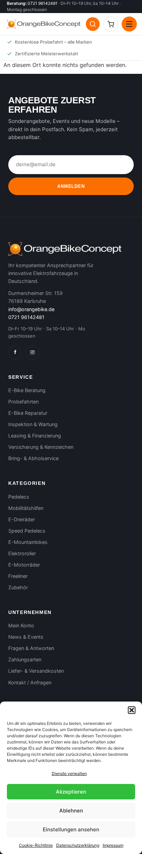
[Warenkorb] (110, 24)
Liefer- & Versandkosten (36, 671)
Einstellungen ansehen (71, 829)
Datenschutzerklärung (77, 845)
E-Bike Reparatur (27, 413)
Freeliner (18, 576)
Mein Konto (21, 625)
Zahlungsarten (24, 659)
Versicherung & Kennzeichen (40, 447)
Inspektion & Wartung (33, 424)
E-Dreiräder (21, 519)
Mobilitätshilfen (25, 508)
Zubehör (18, 587)
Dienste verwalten (69, 773)
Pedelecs (18, 497)
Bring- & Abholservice (33, 458)
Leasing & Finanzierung (34, 436)
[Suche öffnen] (93, 24)
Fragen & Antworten (31, 648)
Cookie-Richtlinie (36, 845)
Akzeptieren (71, 791)
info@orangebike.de (31, 309)
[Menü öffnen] (129, 24)
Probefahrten (23, 402)
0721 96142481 (43, 3)
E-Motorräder (24, 565)
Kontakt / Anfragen (29, 682)
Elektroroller (22, 553)
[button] (131, 710)
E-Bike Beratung (26, 390)
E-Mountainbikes (28, 542)
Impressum (113, 845)
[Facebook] (15, 353)
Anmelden (70, 186)
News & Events (25, 637)
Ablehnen (71, 810)
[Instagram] (32, 353)
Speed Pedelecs (26, 531)
